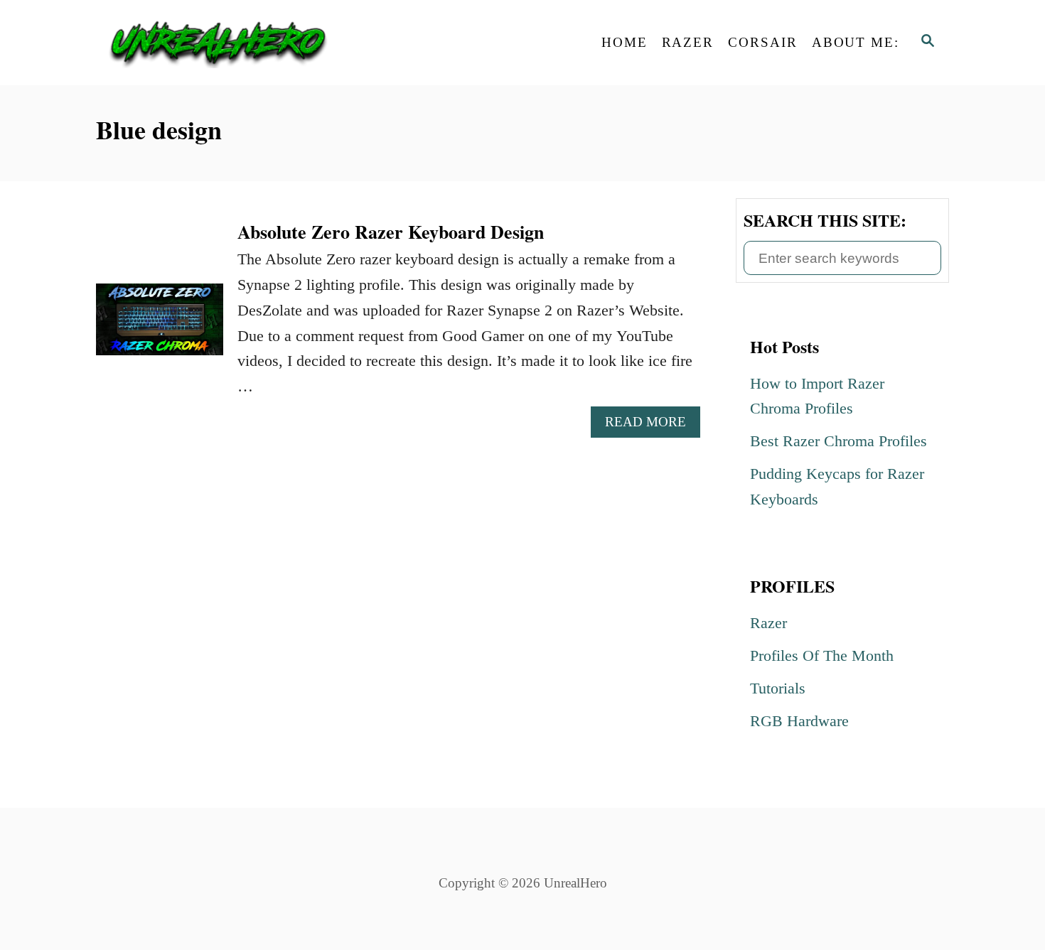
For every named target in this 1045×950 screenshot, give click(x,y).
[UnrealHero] (224, 42)
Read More (650, 426)
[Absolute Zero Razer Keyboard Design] (159, 327)
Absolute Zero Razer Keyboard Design (390, 231)
